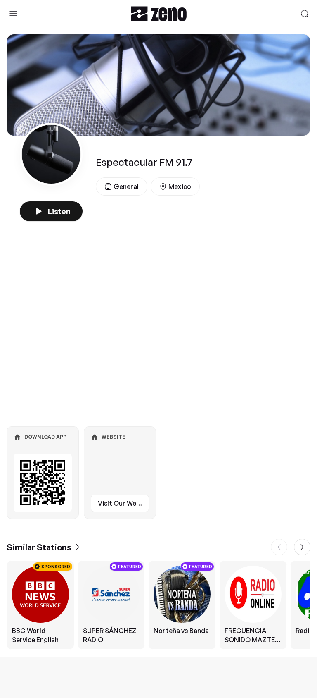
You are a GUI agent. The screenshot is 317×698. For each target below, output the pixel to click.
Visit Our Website (123, 503)
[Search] (305, 13)
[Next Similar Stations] (302, 547)
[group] (158, 605)
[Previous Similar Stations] (279, 547)
